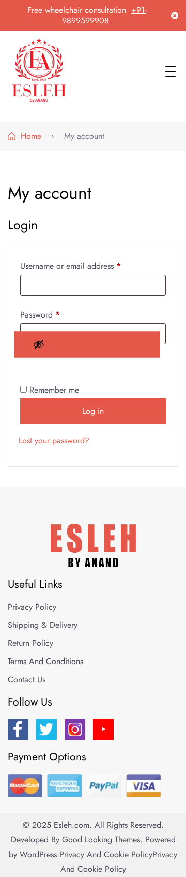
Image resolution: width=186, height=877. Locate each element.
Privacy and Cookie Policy (105, 854)
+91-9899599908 (104, 15)
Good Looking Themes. (102, 839)
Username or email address (85, 266)
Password (55, 314)
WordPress (38, 854)
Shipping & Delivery (43, 625)
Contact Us (26, 679)
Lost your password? (54, 441)
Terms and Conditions (45, 661)
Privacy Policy (32, 607)
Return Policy (30, 643)
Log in (93, 411)
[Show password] (87, 344)
